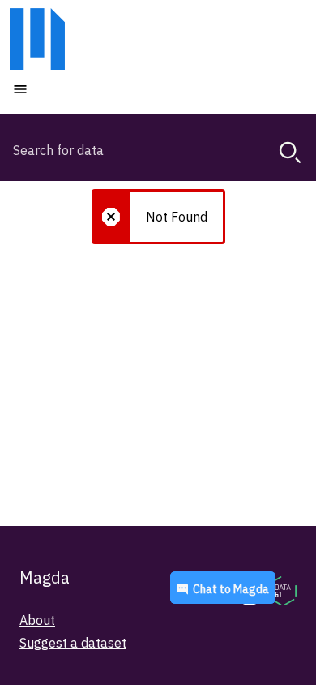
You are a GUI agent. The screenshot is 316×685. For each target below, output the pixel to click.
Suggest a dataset (72, 643)
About (37, 620)
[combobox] (158, 150)
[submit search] (290, 152)
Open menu (69, 88)
